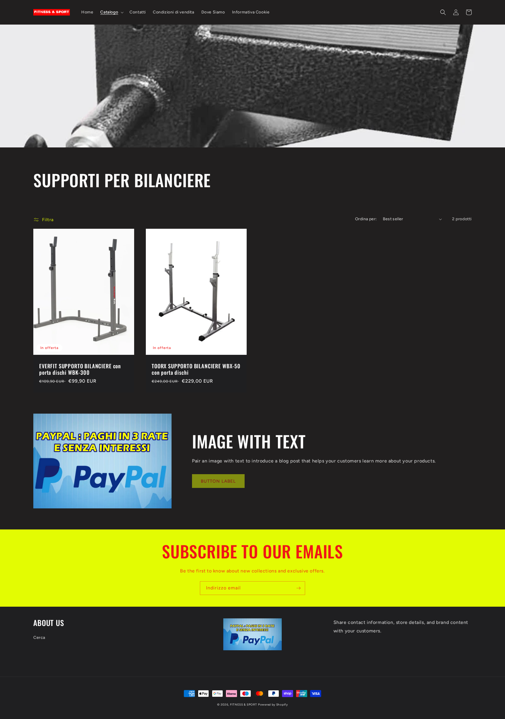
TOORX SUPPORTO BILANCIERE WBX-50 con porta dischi (196, 369)
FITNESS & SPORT (243, 704)
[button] (111, 12)
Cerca (39, 637)
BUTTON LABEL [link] (218, 481)
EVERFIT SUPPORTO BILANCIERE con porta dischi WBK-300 (80, 369)
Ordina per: (366, 218)
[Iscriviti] (298, 588)
